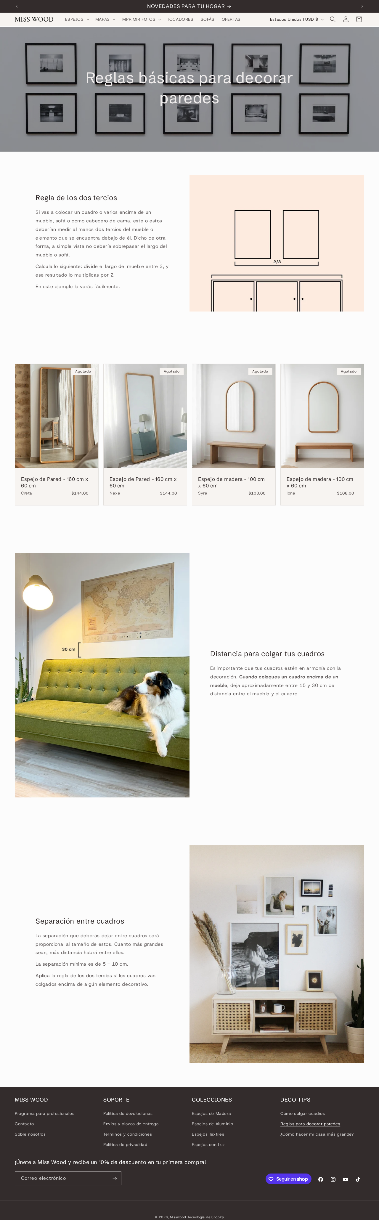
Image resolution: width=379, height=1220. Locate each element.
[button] (77, 19)
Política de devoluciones (127, 1113)
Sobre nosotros (30, 1134)
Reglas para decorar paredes (310, 1123)
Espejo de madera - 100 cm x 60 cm (231, 482)
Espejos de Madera (211, 1113)
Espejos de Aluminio (212, 1123)
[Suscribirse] (114, 1179)
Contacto (24, 1123)
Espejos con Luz (208, 1144)
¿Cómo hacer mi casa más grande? (317, 1134)
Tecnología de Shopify (205, 1217)
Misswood (178, 1217)
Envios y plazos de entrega (131, 1123)
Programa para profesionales (44, 1113)
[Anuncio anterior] (16, 6)
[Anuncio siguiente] (362, 6)
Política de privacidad (125, 1144)
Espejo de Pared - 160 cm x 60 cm (55, 482)
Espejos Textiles (208, 1134)
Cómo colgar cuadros (302, 1113)
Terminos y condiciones (127, 1134)
